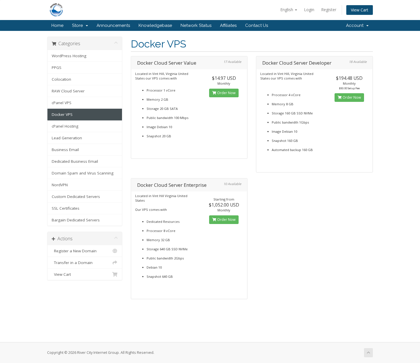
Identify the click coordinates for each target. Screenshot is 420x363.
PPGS (56, 67)
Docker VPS (62, 114)
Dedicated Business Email (75, 161)
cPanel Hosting (65, 126)
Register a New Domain (74, 250)
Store (78, 25)
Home (57, 25)
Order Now (225, 92)
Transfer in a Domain (72, 262)
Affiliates (228, 25)
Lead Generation (67, 137)
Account (356, 25)
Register (328, 9)
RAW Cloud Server (68, 91)
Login (309, 9)
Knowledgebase (155, 25)
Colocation (61, 79)
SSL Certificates (65, 208)
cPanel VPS (61, 102)
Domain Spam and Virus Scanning (82, 173)
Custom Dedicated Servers (76, 196)
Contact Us (256, 25)
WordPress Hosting (69, 55)
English (287, 9)
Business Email (65, 149)
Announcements (113, 25)
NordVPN (60, 184)
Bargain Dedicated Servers (76, 220)
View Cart (359, 10)
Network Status (196, 25)
